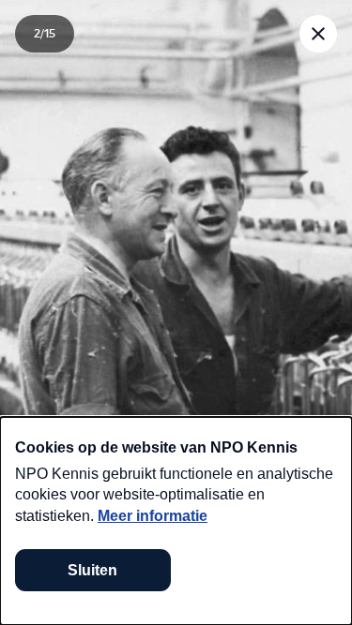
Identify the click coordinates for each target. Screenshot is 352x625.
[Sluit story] (318, 33)
